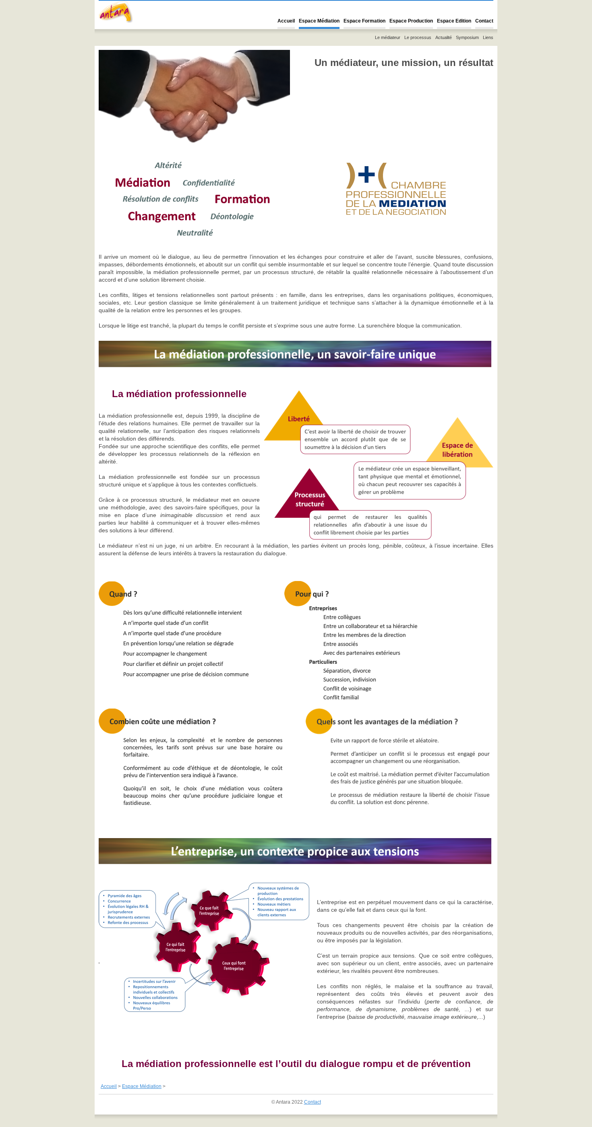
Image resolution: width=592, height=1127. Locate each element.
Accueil (286, 21)
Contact (484, 21)
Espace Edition (454, 21)
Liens (488, 37)
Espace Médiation (319, 21)
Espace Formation (364, 21)
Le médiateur (387, 37)
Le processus (417, 37)
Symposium (467, 37)
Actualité (443, 37)
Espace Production (411, 21)
